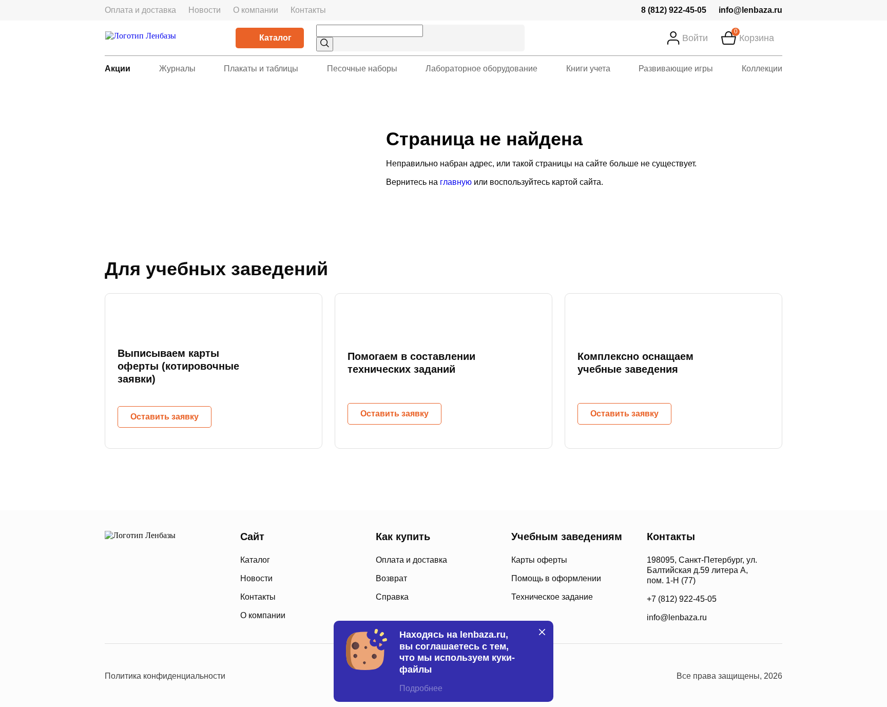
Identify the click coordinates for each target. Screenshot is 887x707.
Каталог (275, 37)
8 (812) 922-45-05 (673, 10)
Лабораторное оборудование (481, 68)
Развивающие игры (676, 68)
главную (456, 182)
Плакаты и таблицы (261, 68)
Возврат (391, 578)
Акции (117, 68)
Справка (392, 597)
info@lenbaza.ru (750, 10)
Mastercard (115, 614)
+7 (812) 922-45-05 (682, 599)
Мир (191, 614)
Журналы (177, 68)
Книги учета (588, 68)
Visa (150, 614)
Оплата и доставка (140, 10)
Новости (204, 10)
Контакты (308, 10)
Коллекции (762, 68)
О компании (255, 10)
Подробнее (420, 688)
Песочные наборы (362, 68)
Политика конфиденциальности (165, 676)
